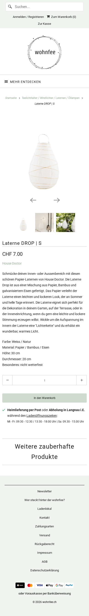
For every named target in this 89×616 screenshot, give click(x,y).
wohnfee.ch (49, 602)
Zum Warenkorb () (63, 17)
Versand (44, 535)
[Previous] (33, 200)
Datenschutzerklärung (44, 570)
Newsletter (44, 491)
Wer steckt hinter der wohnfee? (44, 500)
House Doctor (12, 263)
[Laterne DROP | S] (44, 153)
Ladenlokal (44, 508)
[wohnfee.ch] (45, 53)
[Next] (56, 200)
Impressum (44, 552)
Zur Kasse (44, 23)
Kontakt (44, 517)
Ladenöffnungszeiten (41, 415)
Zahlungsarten (44, 526)
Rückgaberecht (44, 544)
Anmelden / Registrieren (28, 17)
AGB (44, 561)
